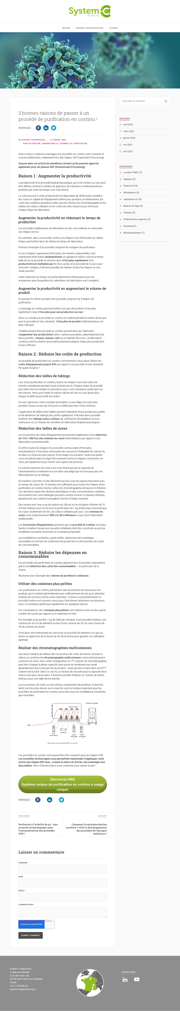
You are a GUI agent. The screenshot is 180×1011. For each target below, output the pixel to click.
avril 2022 (128, 124)
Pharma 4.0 (66, 143)
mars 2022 (128, 131)
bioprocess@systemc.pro (23, 989)
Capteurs (129, 179)
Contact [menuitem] (113, 27)
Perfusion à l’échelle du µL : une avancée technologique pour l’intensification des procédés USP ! (38, 829)
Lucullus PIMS (132, 172)
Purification (80, 143)
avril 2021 (128, 151)
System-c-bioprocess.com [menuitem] (89, 27)
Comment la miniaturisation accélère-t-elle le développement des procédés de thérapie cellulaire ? (86, 829)
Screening (129, 226)
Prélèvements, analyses (136, 219)
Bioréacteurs (131, 192)
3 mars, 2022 (59, 140)
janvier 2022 (129, 138)
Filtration (34, 143)
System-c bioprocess (33, 140)
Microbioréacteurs (134, 232)
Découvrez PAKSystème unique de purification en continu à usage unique (63, 784)
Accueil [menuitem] (66, 27)
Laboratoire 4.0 (50, 143)
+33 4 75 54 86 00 (19, 986)
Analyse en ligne (133, 206)
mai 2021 (128, 144)
